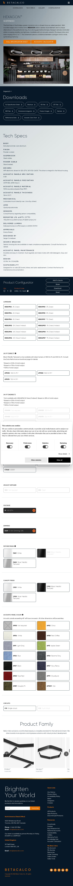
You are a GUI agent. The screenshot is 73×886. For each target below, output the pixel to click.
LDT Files (56, 104)
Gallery (41, 8)
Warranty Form (52, 837)
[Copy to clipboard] (28, 291)
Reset (58, 292)
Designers (50, 801)
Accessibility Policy (53, 796)
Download (57, 288)
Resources (51, 852)
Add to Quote (58, 280)
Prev (6, 63)
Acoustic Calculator (54, 841)
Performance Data (11, 117)
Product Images (45, 111)
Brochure (30, 104)
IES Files (43, 104)
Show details (62, 454)
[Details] (15, 353)
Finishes (50, 826)
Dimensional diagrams (25, 111)
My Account (51, 848)
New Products (52, 813)
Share (58, 284)
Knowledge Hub (52, 839)
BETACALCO (16, 2)
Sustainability (52, 833)
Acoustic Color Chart (30, 117)
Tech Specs (30, 8)
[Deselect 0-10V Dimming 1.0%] (34, 530)
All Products (51, 811)
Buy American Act (53, 828)
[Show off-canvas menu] (69, 2)
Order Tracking (52, 854)
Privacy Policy (52, 794)
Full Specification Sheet (12, 104)
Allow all (59, 460)
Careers (50, 803)
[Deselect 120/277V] (34, 510)
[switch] (27, 446)
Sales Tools (51, 859)
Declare (59, 111)
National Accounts (53, 831)
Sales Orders (51, 856)
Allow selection (36, 460)
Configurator (54, 8)
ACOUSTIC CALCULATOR (43, 42)
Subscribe (35, 808)
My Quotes (51, 850)
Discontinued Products (55, 816)
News (49, 798)
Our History (51, 792)
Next (66, 63)
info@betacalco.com (16, 829)
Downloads (18, 8)
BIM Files (8, 111)
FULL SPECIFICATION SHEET (17, 42)
